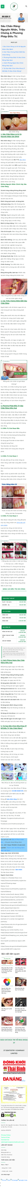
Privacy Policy (6, 1135)
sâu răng (22, 160)
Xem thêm (18, 870)
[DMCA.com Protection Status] (8, 1114)
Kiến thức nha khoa (6, 1155)
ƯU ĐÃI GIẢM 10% (17, 791)
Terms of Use (5, 1137)
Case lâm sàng (5, 1157)
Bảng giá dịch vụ (6, 1152)
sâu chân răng (12, 799)
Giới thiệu (3, 1150)
